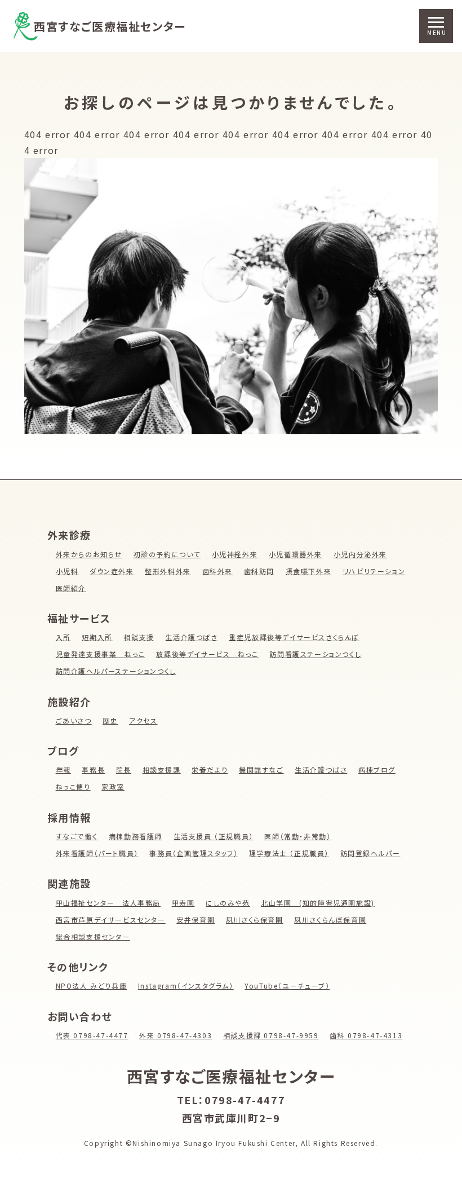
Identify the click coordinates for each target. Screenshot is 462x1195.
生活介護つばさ (191, 637)
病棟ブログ (377, 769)
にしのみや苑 (228, 902)
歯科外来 (217, 571)
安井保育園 (195, 919)
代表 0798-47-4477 (92, 1035)
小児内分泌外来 (360, 554)
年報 (63, 769)
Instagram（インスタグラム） (186, 985)
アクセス (143, 720)
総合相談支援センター (93, 936)
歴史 (110, 720)
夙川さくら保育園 (254, 919)
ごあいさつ (74, 720)
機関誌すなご (261, 769)
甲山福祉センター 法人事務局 (108, 902)
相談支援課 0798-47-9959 (271, 1035)
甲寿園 (183, 902)
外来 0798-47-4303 (175, 1035)
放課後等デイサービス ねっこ (207, 654)
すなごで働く (77, 836)
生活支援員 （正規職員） (214, 836)
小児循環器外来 (295, 554)
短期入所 (97, 637)
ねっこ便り (73, 786)
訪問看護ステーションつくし (315, 654)
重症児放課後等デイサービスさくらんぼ (294, 637)
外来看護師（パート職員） (97, 853)
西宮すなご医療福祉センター (110, 26)
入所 (63, 637)
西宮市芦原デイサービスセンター (111, 919)
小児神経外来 (235, 554)
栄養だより (210, 769)
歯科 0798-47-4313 (366, 1035)
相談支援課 (162, 769)
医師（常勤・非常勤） (297, 836)
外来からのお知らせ (89, 554)
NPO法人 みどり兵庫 (91, 985)
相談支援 (138, 637)
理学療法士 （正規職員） (289, 853)
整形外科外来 (168, 571)
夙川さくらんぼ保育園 (330, 919)
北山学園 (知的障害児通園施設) (318, 902)
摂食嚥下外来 (309, 571)
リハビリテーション (374, 571)
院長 (123, 769)
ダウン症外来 (112, 571)
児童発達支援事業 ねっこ (100, 654)
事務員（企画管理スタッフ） (193, 853)
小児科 (67, 571)
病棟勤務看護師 (135, 836)
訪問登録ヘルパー (370, 853)
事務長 (93, 769)
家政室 (113, 786)
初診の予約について (167, 554)
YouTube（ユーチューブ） (287, 985)
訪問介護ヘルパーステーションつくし (116, 671)
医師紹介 (71, 588)
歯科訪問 (259, 571)
